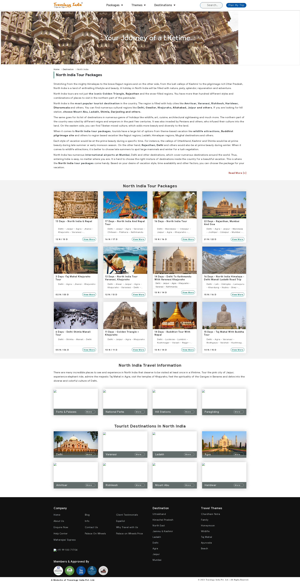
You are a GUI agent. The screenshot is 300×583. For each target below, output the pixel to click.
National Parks (115, 411)
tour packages (84, 163)
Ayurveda (206, 542)
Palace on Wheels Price (129, 533)
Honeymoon (208, 525)
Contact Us (91, 527)
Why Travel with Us (127, 527)
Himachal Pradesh (163, 519)
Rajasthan (148, 145)
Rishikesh (217, 103)
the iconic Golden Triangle (106, 93)
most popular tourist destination (97, 103)
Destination (68, 69)
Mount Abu (80, 111)
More (89, 411)
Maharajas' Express (65, 539)
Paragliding (212, 411)
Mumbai (157, 559)
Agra (208, 454)
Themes (136, 5)
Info (87, 521)
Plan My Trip (236, 5)
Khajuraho (164, 107)
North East (159, 525)
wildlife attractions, (206, 131)
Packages (113, 5)
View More (89, 239)
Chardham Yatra (210, 514)
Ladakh (94, 111)
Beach (204, 548)
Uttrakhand (159, 514)
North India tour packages (93, 131)
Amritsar (190, 103)
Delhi (141, 107)
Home (56, 69)
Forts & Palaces (66, 411)
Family (204, 519)
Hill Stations (163, 411)
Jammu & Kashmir (163, 531)
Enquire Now (61, 527)
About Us (59, 521)
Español (120, 521)
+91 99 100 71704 (67, 549)
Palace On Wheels (95, 533)
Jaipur (192, 107)
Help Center (61, 533)
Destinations (163, 5)
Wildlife (205, 531)
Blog (87, 514)
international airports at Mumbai (107, 154)
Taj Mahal (206, 537)
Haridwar (231, 103)
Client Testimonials (127, 514)
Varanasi (204, 103)
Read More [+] (238, 172)
